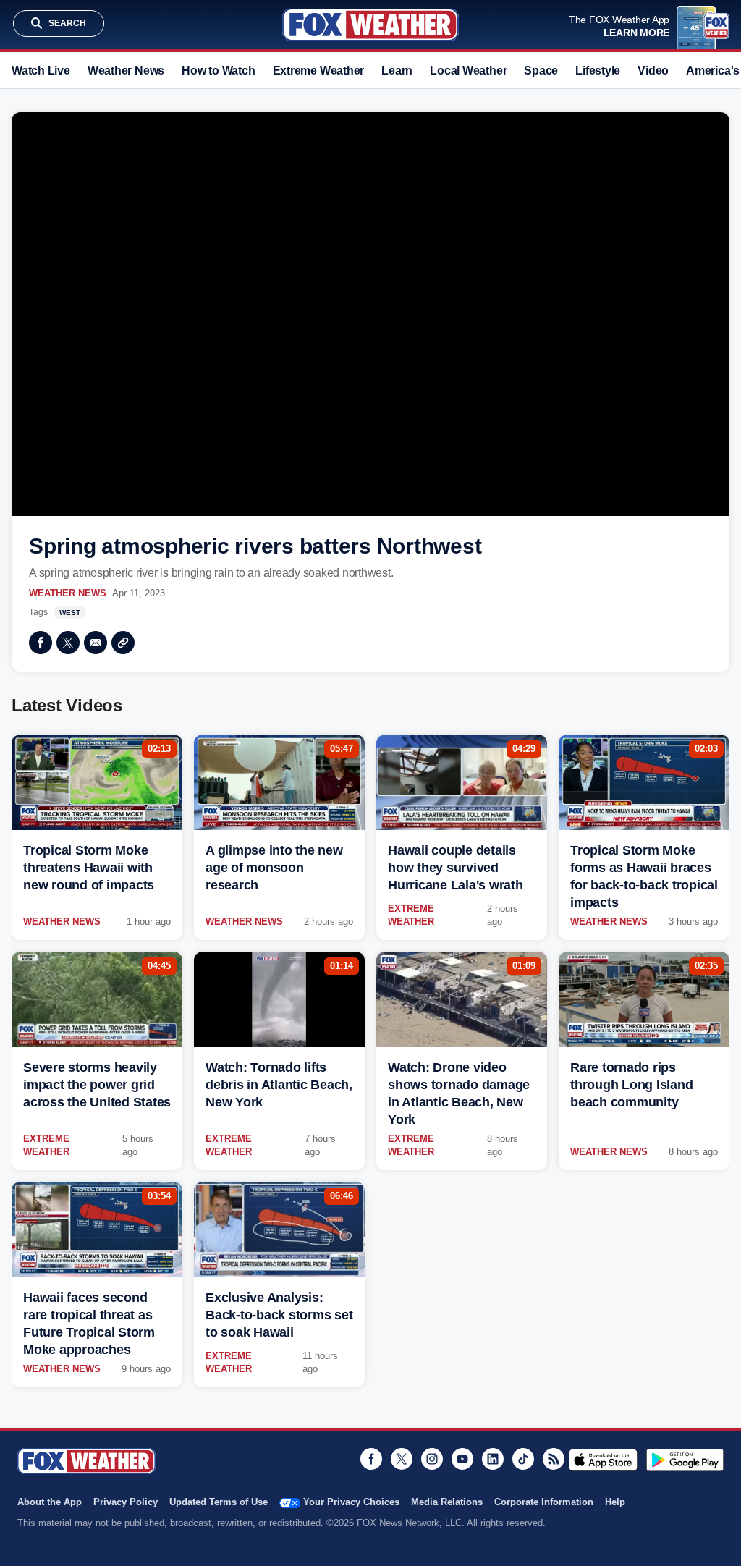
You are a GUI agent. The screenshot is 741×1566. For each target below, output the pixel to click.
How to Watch (218, 70)
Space (541, 70)
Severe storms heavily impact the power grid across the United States (97, 1084)
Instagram (432, 1459)
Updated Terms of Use (218, 1502)
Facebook (40, 642)
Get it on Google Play (685, 1459)
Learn (396, 70)
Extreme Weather (319, 70)
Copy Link (123, 642)
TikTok (523, 1459)
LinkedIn (493, 1459)
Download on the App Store (603, 1459)
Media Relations (447, 1502)
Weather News (126, 70)
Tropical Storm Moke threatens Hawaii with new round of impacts (88, 867)
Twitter (68, 642)
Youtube (462, 1459)
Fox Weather (370, 25)
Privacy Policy (125, 1502)
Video (653, 70)
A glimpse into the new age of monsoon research (274, 867)
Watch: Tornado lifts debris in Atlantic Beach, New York (279, 1084)
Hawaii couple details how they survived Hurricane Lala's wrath (455, 867)
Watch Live (41, 70)
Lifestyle (597, 70)
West (69, 613)
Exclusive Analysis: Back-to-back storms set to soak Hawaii (279, 1314)
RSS (553, 1459)
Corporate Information (543, 1502)
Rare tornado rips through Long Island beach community (631, 1084)
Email (95, 642)
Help (615, 1502)
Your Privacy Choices (351, 1502)
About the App (49, 1502)
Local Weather (468, 70)
